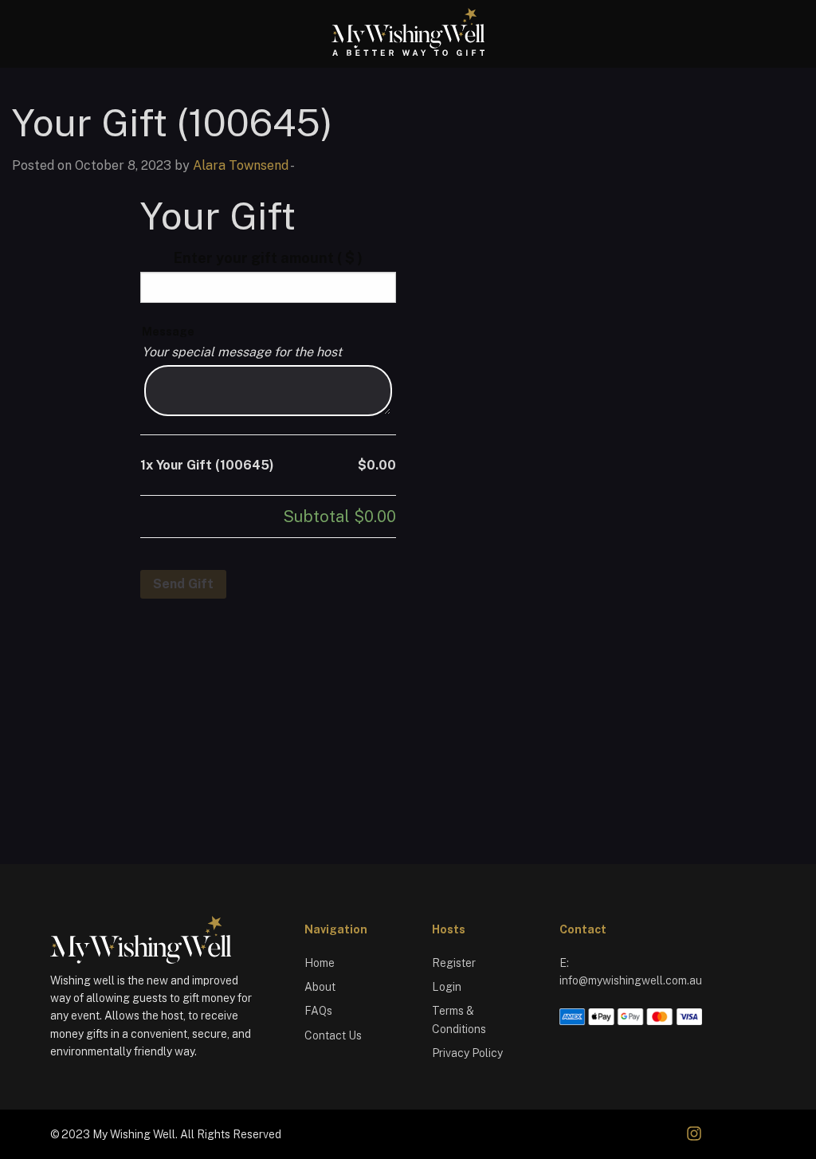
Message (168, 331)
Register (454, 963)
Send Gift (183, 583)
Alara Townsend (240, 165)
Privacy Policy (467, 1053)
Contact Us (333, 1035)
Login (446, 986)
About (319, 986)
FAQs (318, 1010)
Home (319, 963)
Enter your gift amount (268, 257)
